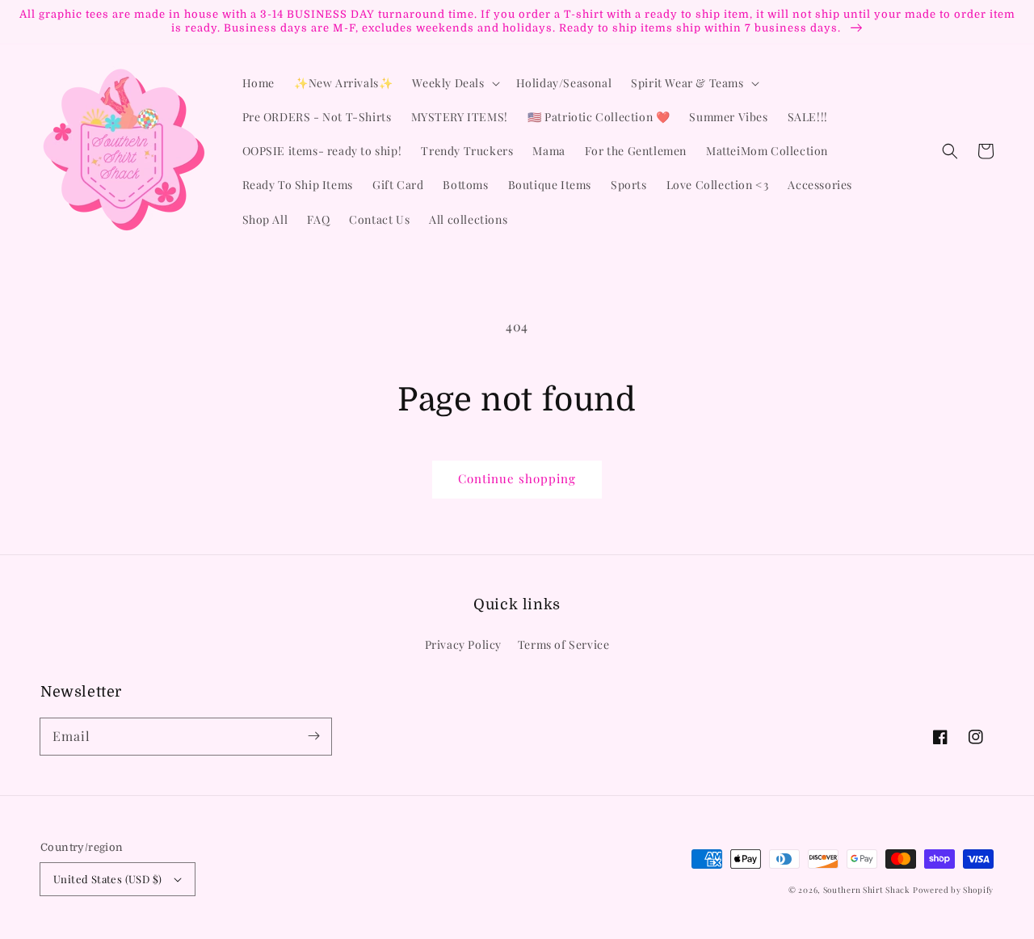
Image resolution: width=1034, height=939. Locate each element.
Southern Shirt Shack (866, 889)
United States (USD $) (107, 879)
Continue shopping (517, 478)
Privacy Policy (463, 644)
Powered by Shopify (953, 889)
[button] (950, 151)
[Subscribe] (313, 736)
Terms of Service (564, 644)
